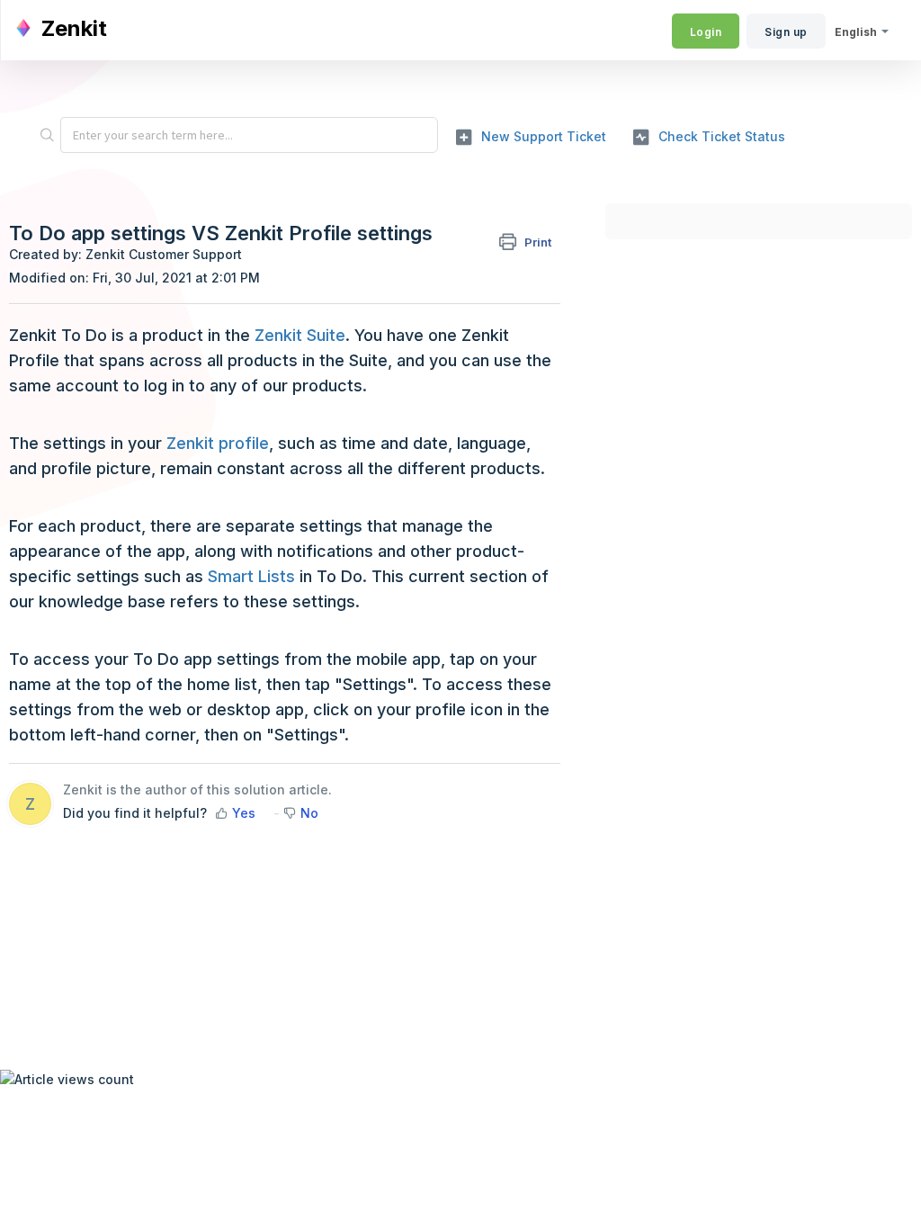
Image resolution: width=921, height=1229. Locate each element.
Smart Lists (251, 576)
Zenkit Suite (300, 335)
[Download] (427, 382)
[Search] (47, 135)
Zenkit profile (217, 443)
